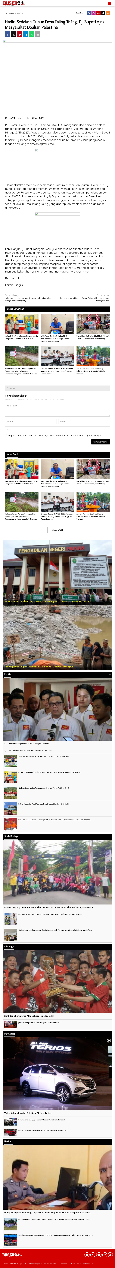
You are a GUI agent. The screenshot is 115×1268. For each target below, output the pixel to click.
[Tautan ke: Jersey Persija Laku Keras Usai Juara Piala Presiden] (10, 1024)
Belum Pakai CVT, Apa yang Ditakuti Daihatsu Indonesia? (41, 1119)
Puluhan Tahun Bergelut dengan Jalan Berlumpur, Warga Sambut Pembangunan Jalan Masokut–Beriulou (21, 371)
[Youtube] (98, 13)
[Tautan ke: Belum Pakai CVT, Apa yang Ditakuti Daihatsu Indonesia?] (10, 1121)
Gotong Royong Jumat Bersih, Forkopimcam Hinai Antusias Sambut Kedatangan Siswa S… (49, 907)
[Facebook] (89, 13)
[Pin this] (19, 34)
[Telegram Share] (25, 34)
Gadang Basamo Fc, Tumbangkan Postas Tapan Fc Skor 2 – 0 (43, 788)
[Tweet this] (13, 34)
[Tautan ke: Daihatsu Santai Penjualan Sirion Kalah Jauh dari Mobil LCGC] (10, 1131)
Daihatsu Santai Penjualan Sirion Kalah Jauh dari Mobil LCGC (43, 1130)
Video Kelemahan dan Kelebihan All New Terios (28, 1113)
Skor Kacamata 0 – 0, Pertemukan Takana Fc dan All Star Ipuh (43, 756)
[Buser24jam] (20, 2)
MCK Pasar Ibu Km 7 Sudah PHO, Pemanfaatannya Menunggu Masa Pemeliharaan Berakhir (55, 338)
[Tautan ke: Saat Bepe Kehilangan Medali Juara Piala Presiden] (57, 981)
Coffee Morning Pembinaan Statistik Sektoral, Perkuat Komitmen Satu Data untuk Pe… (55, 930)
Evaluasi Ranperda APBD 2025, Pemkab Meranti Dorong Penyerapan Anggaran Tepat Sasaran (57, 371)
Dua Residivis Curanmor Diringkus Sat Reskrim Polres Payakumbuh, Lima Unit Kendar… (54, 819)
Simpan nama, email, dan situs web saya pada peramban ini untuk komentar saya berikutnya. (54, 435)
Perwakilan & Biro (50, 1263)
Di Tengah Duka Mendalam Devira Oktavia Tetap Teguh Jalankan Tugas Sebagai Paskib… (55, 1219)
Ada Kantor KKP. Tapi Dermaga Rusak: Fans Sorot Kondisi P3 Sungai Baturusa (50, 914)
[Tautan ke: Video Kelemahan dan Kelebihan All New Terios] (57, 1073)
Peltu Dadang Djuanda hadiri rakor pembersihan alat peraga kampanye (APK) (28, 298)
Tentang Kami (88, 1263)
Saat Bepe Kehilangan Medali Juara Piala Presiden (29, 1015)
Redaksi (64, 1263)
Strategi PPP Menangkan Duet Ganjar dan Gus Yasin (30, 750)
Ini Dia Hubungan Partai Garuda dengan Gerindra (29, 743)
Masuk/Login (34, 1263)
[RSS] (108, 13)
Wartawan (75, 1263)
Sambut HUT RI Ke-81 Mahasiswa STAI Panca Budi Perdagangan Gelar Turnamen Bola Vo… (55, 1235)
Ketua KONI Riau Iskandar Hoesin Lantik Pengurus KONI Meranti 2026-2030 (21, 482)
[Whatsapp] (31, 34)
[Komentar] (37, 34)
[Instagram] (93, 13)
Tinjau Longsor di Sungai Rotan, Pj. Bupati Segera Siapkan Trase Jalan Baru (85, 298)
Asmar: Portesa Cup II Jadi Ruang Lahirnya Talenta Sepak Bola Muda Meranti (91, 371)
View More (57, 529)
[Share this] (7, 34)
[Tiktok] (103, 13)
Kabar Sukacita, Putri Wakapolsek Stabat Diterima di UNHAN (43, 804)
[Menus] (109, 3)
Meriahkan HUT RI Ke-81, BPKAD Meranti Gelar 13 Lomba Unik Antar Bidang (93, 482)
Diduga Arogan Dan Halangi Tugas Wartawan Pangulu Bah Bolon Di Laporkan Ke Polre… (48, 1212)
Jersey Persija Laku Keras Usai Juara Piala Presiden (38, 1022)
